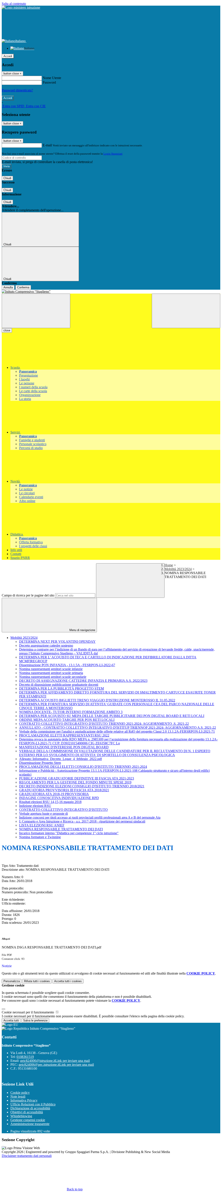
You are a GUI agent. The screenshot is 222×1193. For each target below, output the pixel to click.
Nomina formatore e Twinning (40, 837)
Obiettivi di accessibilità (26, 1112)
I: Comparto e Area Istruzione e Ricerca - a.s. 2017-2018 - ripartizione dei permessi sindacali (82, 821)
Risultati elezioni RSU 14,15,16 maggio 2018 (50, 802)
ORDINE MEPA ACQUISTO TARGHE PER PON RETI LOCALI (66, 720)
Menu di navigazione (82, 630)
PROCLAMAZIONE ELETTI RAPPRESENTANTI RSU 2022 (64, 735)
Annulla (8, 287)
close (6, 330)
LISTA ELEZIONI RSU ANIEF (41, 825)
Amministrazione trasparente (29, 1124)
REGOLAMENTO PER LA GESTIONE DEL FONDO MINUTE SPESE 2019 (75, 782)
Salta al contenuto (14, 3)
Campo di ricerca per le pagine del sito (28, 595)
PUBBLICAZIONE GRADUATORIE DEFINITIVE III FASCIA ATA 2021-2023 (76, 778)
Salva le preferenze (35, 1020)
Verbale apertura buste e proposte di (43, 813)
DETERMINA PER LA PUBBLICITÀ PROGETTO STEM (61, 688)
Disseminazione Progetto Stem (40, 763)
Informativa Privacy (24, 1100)
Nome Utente (52, 78)
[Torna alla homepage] (111, 292)
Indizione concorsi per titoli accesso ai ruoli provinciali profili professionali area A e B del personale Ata (89, 817)
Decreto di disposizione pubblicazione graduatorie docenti (58, 684)
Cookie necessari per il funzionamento (28, 1012)
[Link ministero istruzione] (21, 7)
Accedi (7, 56)
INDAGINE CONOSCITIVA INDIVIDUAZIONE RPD (59, 798)
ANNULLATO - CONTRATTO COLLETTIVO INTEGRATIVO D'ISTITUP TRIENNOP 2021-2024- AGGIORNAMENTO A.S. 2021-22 (117, 727)
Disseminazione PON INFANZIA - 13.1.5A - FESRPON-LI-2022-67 (67, 665)
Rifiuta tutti (37, 981)
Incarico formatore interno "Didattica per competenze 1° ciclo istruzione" (69, 833)
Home (169, 565)
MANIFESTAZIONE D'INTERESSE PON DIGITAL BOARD (64, 747)
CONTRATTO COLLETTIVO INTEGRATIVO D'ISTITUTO (63, 809)
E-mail (47, 145)
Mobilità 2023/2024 (178, 569)
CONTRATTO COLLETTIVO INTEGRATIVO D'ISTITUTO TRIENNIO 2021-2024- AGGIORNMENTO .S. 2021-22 (104, 723)
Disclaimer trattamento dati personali (27, 1156)
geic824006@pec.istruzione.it (56, 1064)
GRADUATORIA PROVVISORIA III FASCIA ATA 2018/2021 (64, 790)
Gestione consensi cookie (27, 1120)
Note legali (17, 1096)
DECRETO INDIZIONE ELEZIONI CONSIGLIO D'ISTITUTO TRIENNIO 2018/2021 (81, 786)
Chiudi (7, 178)
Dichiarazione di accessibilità (30, 1108)
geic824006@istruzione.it (55, 1060)
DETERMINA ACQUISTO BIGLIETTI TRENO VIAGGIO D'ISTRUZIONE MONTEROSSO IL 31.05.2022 (97, 700)
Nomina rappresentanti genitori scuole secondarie (52, 677)
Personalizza (11, 981)
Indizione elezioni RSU (35, 806)
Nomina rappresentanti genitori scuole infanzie (51, 669)
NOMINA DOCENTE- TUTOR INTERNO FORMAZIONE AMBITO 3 (70, 712)
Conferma (23, 287)
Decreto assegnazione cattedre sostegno (46, 645)
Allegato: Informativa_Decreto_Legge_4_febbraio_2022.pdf (60, 759)
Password (49, 82)
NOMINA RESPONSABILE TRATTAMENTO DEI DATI (61, 829)
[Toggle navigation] (36, 311)
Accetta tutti (68, 981)
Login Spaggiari (112, 153)
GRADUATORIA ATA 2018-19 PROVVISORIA (54, 794)
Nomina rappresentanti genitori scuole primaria (51, 673)
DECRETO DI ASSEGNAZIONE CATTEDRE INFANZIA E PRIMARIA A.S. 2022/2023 (83, 680)
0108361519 (25, 1057)
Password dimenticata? (17, 90)
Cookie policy (20, 1092)
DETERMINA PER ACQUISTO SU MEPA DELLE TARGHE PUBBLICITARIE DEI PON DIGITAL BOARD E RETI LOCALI (111, 716)
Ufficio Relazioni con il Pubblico (33, 1104)
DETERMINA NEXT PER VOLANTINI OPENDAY (57, 641)
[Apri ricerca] (186, 311)
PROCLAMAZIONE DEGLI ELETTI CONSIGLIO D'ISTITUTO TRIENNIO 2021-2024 (83, 766)
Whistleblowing (21, 1116)
